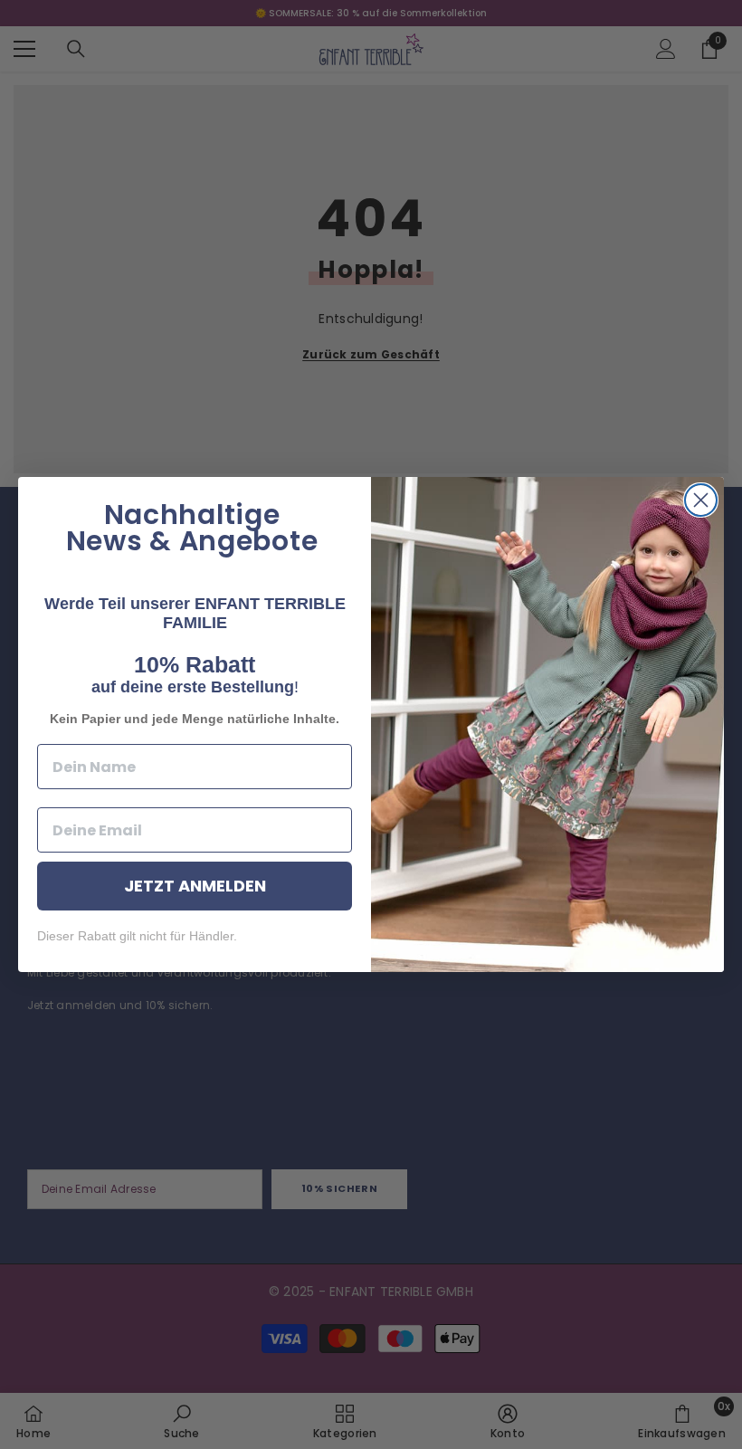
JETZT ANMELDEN (195, 885)
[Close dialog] (701, 500)
